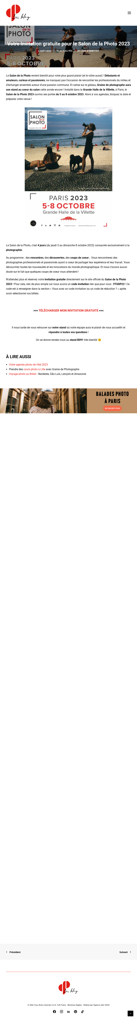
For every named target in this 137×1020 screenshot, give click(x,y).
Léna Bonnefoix (90, 51)
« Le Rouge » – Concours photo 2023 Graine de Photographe (50, 532)
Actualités (65, 51)
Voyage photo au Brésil (22, 374)
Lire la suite (22, 540)
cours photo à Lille (34, 369)
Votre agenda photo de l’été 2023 (28, 364)
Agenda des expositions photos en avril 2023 (40, 920)
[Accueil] (68, 987)
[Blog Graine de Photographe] (18, 13)
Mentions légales (74, 1005)
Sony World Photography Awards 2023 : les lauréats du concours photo (57, 661)
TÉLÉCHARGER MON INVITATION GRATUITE (68, 310)
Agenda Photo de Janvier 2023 (31, 791)
